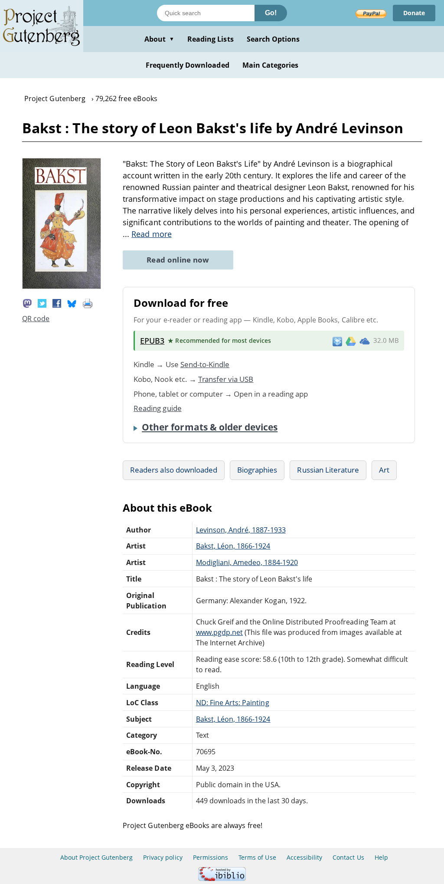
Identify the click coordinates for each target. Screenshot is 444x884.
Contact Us (348, 857)
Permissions (210, 857)
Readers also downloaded (173, 470)
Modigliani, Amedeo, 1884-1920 (247, 562)
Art (384, 470)
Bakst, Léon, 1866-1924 (233, 546)
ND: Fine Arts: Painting (232, 702)
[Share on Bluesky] (72, 302)
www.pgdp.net (219, 632)
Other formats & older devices (210, 427)
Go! (271, 12)
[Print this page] (87, 302)
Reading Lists (210, 39)
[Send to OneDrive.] (364, 340)
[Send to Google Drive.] (351, 340)
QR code (35, 318)
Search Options (273, 39)
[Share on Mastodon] (27, 302)
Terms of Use (257, 857)
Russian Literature (328, 470)
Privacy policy (163, 857)
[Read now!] (61, 286)
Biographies (257, 470)
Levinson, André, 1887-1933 (241, 530)
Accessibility (305, 857)
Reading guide (158, 408)
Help (381, 857)
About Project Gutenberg (96, 857)
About (159, 39)
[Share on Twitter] (42, 302)
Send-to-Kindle (205, 364)
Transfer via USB (226, 379)
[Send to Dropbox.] (337, 340)
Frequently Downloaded (187, 65)
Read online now (178, 260)
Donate (414, 13)
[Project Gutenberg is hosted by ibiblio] (222, 878)
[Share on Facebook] (56, 302)
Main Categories (270, 65)
